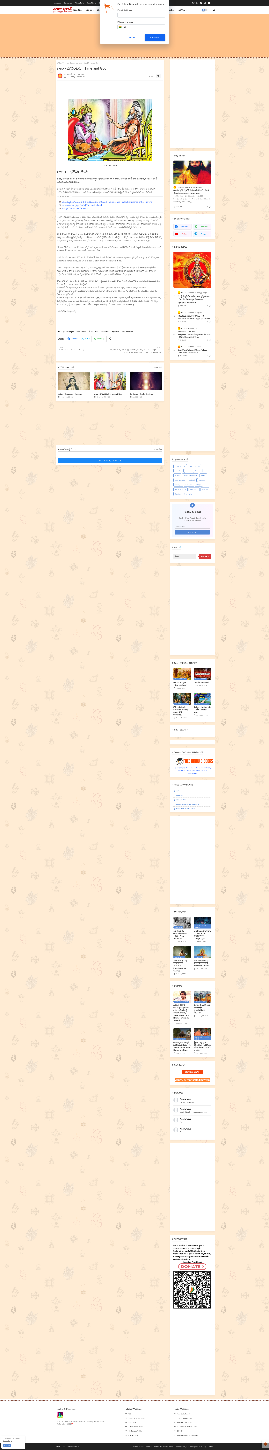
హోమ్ (59, 63)
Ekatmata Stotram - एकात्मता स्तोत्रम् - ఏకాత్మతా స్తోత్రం (202, 935)
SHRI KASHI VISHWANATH (187, 1426)
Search (205, 556)
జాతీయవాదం (194, 489)
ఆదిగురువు (192, 480)
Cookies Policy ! (181, 1446)
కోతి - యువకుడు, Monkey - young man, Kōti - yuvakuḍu (180, 711)
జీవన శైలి (205, 489)
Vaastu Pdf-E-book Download (185, 809)
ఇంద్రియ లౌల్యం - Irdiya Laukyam (180, 683)
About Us (58, 3)
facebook (184, 226)
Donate (148, 1446)
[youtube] (209, 3)
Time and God (67, 63)
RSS (129, 1414)
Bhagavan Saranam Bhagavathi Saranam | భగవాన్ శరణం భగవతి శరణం (194, 335)
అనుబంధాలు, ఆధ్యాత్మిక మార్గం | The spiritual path (82, 205)
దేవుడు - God (93, 331)
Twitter (87, 338)
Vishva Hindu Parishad (137, 1426)
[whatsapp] (197, 3)
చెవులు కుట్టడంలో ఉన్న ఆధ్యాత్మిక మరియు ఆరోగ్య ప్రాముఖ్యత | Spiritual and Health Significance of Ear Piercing (107, 202)
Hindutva (198, 470)
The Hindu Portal (183, 1414)
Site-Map (202, 1446)
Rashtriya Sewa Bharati (137, 1418)
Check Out (6, 1440)
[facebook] (193, 3)
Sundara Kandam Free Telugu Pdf (187, 804)
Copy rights (92, 3)
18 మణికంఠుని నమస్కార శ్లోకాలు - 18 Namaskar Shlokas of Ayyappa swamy (194, 317)
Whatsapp (100, 338)
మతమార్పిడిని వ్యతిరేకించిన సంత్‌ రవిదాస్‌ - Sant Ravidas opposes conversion (191, 192)
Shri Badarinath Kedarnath (187, 1435)
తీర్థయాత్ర (178, 493)
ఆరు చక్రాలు (189, 484)
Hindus (188, 470)
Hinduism (178, 470)
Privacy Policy (80, 3)
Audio (178, 791)
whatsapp (204, 226)
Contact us (68, 3)
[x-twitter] (205, 3)
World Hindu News (184, 1418)
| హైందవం (77, 10)
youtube (184, 233)
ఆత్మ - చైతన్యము (180, 480)
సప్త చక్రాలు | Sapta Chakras (141, 394)
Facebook (74, 338)
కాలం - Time (81, 331)
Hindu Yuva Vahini (135, 1431)
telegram (204, 233)
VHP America (133, 1435)
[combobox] (123, 27)
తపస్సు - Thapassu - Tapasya (75, 208)
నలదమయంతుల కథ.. (202, 682)
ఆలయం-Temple (180, 489)
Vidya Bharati (133, 1422)
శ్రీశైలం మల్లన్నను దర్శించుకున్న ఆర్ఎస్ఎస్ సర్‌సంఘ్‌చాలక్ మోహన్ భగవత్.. (202, 1046)
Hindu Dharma (180, 466)
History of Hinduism (190, 475)
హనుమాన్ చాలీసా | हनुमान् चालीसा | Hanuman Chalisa (201, 963)
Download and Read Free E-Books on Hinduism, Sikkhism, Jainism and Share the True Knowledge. (192, 770)
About (141, 1446)
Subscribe (155, 37)
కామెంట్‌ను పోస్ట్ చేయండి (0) (110, 460)
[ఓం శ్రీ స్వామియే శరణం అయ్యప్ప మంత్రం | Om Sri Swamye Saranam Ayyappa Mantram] (192, 270)
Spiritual (115, 331)
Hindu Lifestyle (194, 466)
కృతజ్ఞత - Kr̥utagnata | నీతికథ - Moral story (202, 710)
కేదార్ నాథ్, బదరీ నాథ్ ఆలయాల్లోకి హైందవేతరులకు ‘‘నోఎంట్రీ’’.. (202, 1009)
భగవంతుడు (105, 331)
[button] (214, 10)
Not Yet (132, 37)
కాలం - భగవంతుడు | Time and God (108, 394)
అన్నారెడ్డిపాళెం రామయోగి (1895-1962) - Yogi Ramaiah (180, 935)
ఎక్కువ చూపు (158, 367)
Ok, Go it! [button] (7, 1446)
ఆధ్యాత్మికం (70, 331)
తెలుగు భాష (188, 493)
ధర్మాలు (89, 10)
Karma (203, 475)
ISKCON (180, 1431)
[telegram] (201, 3)
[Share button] (109, 339)
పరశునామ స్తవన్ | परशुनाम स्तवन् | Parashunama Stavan (180, 965)
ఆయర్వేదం (178, 484)
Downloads (179, 795)
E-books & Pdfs (181, 800)
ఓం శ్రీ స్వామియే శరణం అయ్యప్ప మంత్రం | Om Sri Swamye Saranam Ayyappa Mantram (194, 299)
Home (135, 1446)
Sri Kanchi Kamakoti (185, 1422)
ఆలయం (170, 10)
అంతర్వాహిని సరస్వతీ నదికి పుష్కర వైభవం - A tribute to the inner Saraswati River (182, 1046)
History (177, 475)
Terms (210, 1446)
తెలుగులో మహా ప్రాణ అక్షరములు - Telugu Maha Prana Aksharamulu (192, 351)
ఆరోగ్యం (181, 10)
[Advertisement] (125, 89)
